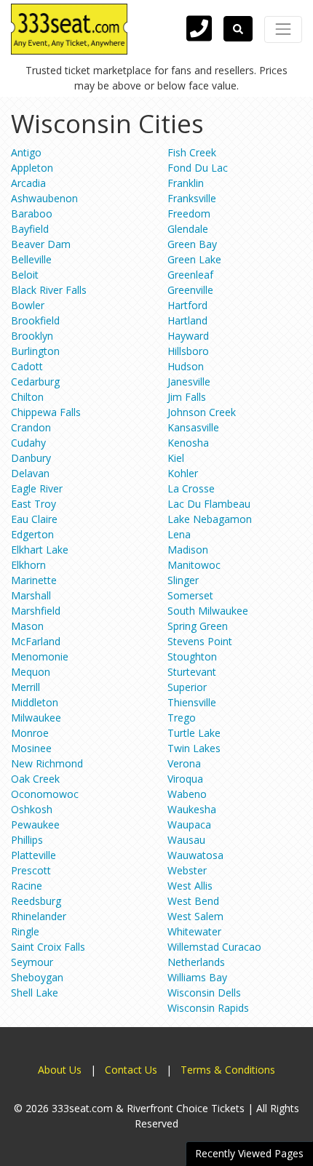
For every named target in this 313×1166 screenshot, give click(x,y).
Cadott (27, 366)
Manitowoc (194, 565)
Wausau (186, 840)
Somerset (190, 595)
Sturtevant (191, 672)
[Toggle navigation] (283, 29)
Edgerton (32, 534)
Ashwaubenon (44, 198)
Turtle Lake (194, 733)
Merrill (25, 687)
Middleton (34, 702)
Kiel (175, 458)
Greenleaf (190, 274)
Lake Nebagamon (209, 519)
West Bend (193, 901)
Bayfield (30, 229)
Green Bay (192, 244)
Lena (179, 534)
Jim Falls (186, 397)
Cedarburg (35, 381)
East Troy (33, 504)
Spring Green (197, 626)
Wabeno (187, 794)
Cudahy (28, 443)
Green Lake (194, 259)
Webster (187, 870)
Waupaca (189, 824)
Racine (26, 886)
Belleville (31, 259)
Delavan (30, 473)
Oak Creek (35, 779)
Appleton (32, 168)
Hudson (185, 366)
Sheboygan (37, 977)
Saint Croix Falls (48, 947)
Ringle (25, 931)
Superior (187, 687)
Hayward (188, 336)
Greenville (190, 290)
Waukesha (191, 809)
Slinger (183, 580)
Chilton (27, 397)
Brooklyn (32, 336)
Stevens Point (199, 641)
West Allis (190, 886)
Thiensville (191, 702)
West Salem (195, 916)
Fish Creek (191, 152)
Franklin (185, 183)
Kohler (182, 473)
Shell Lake (34, 992)
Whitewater (194, 931)
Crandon (31, 427)
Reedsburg (36, 901)
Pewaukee (35, 824)
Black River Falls (49, 290)
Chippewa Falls (46, 412)
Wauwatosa (195, 855)
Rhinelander (38, 916)
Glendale (187, 229)
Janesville (188, 381)
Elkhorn (28, 565)
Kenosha (188, 443)
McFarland (35, 641)
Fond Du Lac (197, 168)
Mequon (30, 672)
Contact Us (131, 1070)
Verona (184, 763)
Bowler (27, 305)
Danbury (31, 458)
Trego (181, 717)
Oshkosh (31, 809)
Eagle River (37, 488)
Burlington (35, 351)
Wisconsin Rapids (208, 1008)
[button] (238, 28)
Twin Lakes (194, 748)
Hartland (187, 320)
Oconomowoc (45, 794)
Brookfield (35, 320)
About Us (60, 1070)
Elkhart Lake (39, 549)
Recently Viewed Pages (249, 1153)
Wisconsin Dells (204, 992)
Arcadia (28, 183)
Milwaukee (36, 717)
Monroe (30, 733)
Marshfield (35, 611)
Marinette (34, 580)
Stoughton (192, 656)
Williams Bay (197, 977)
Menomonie (39, 656)
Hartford (187, 305)
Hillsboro (188, 351)
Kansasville (193, 427)
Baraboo (31, 213)
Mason (27, 626)
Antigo (26, 152)
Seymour (32, 962)
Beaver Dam (41, 244)
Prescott (31, 870)
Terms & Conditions (228, 1070)
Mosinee (31, 748)
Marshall (31, 595)
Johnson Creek (201, 412)
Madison (187, 549)
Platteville (33, 855)
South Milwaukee (207, 611)
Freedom (188, 213)
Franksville (191, 198)
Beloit (25, 274)
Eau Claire (34, 519)
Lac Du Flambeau (208, 504)
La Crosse (191, 488)
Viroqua (185, 779)
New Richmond (47, 763)
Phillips (27, 840)
